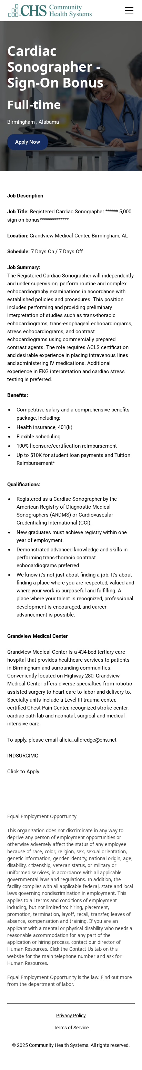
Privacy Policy (71, 1015)
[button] (128, 10)
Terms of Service (71, 1027)
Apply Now (27, 142)
